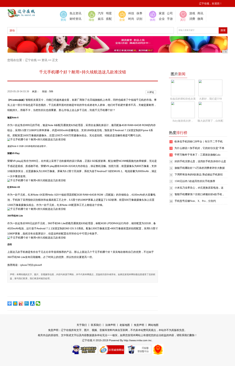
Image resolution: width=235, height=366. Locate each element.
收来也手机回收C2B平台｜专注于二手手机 (198, 141)
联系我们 (96, 325)
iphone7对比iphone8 (31, 265)
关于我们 (82, 325)
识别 (139, 18)
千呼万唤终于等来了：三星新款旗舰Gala (197, 154)
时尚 (131, 18)
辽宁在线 (31, 60)
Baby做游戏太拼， (183, 120)
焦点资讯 (75, 13)
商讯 (200, 13)
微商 (200, 18)
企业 (162, 18)
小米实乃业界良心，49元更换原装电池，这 (199, 187)
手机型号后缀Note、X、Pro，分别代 (195, 201)
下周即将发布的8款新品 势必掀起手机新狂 (199, 174)
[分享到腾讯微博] (26, 303)
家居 (162, 13)
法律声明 (110, 325)
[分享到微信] (38, 303)
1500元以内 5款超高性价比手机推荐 (195, 181)
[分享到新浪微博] (21, 303)
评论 (150, 92)
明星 (109, 13)
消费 (192, 18)
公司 (170, 13)
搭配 (109, 18)
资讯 (44, 60)
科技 (131, 13)
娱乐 (101, 18)
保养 (139, 13)
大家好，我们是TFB (210, 98)
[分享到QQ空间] (15, 303)
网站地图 (153, 325)
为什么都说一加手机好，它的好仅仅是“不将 (199, 148)
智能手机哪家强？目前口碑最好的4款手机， (200, 194)
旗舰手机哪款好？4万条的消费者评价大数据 (200, 168)
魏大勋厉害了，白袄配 (210, 120)
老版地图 (125, 325)
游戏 (192, 13)
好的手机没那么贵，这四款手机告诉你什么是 (200, 161)
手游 (170, 18)
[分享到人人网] (32, 303)
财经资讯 (75, 18)
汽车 (101, 13)
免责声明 (139, 325)
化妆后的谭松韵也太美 (183, 98)
